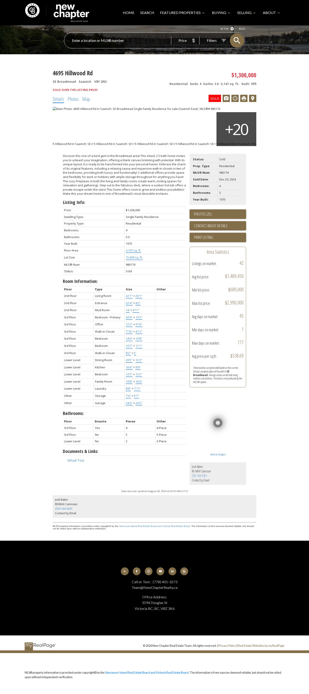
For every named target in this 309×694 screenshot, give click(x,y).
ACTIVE (224, 28)
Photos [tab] (73, 98)
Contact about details (211, 225)
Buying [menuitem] (219, 12)
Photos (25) (203, 214)
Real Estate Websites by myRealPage (261, 645)
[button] (124, 571)
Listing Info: (74, 202)
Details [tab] (58, 98)
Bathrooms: (73, 413)
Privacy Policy (227, 645)
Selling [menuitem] (244, 12)
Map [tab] (86, 98)
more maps (218, 454)
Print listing (203, 237)
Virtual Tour (75, 460)
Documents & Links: (80, 451)
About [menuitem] (269, 12)
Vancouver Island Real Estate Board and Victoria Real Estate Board (154, 526)
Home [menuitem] (128, 12)
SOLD (242, 28)
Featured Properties (180, 12)
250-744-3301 (199, 476)
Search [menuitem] (147, 12)
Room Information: (80, 281)
